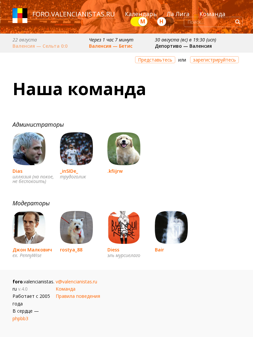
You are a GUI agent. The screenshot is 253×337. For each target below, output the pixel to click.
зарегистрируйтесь (214, 60)
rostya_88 (71, 249)
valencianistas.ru (83, 14)
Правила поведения (78, 296)
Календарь (141, 14)
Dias (17, 171)
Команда (212, 14)
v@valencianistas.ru (76, 281)
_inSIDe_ (69, 171)
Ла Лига (178, 14)
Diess (113, 249)
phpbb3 (20, 318)
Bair (159, 249)
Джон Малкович (32, 249)
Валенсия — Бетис (110, 46)
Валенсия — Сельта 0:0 (40, 46)
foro (40, 14)
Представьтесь (155, 60)
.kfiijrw (115, 171)
